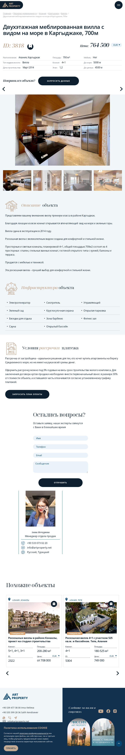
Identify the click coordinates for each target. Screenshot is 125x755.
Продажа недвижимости (25, 13)
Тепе (80, 600)
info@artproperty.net (18, 721)
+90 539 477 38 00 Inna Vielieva (18, 707)
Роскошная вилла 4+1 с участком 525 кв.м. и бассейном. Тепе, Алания (88, 639)
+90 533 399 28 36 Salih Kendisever (20, 712)
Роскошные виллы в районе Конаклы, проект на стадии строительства (32, 639)
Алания (42, 13)
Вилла (64, 13)
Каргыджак (53, 13)
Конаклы (25, 600)
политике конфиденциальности (33, 733)
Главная (7, 13)
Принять (11, 748)
